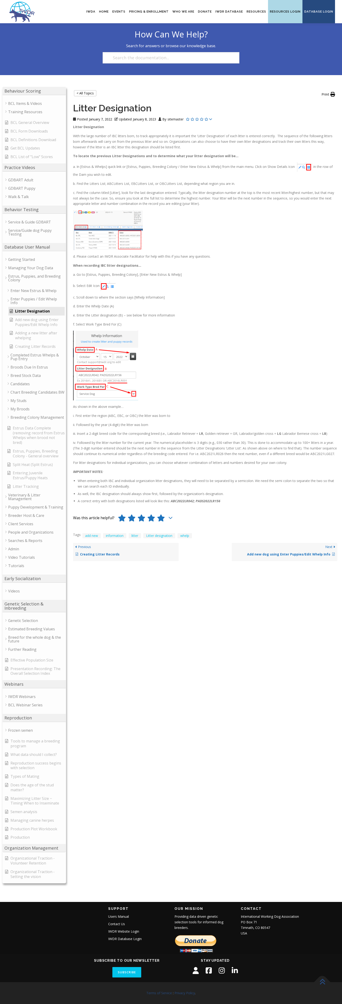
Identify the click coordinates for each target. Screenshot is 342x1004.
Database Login (318, 11)
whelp (184, 535)
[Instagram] (221, 970)
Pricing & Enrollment (149, 11)
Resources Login (285, 11)
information (115, 535)
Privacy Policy (184, 993)
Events (118, 11)
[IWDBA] (195, 970)
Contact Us (116, 924)
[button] (328, 94)
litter (134, 535)
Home (104, 11)
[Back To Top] (322, 982)
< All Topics (85, 93)
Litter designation (159, 535)
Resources (256, 11)
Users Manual (118, 916)
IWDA (90, 11)
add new (91, 535)
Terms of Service (159, 993)
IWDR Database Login (125, 939)
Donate (205, 11)
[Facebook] (208, 970)
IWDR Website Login (123, 931)
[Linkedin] (234, 970)
